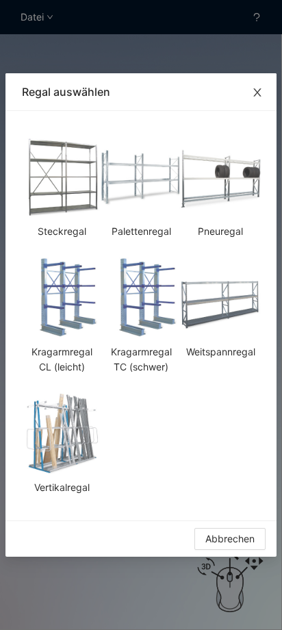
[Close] (257, 92)
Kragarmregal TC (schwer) (141, 359)
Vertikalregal (62, 487)
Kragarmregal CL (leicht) (61, 359)
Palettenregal (141, 231)
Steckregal (62, 231)
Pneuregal (220, 231)
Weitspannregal (220, 351)
